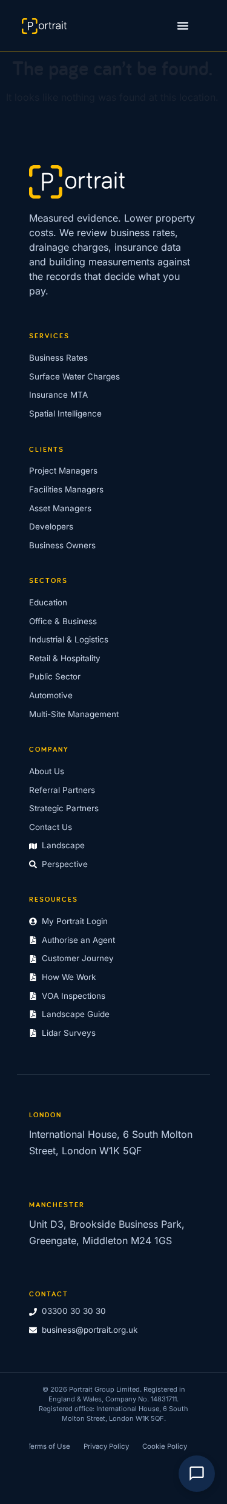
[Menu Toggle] (183, 25)
